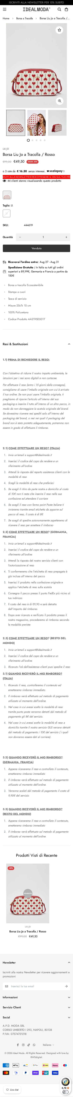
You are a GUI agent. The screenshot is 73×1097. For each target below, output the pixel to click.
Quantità (8, 237)
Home (6, 18)
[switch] (65, 1092)
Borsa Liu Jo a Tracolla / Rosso (27, 931)
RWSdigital (36, 1057)
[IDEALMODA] (36, 9)
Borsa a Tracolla (24, 18)
